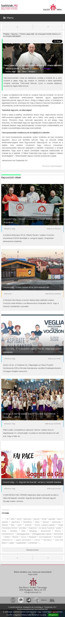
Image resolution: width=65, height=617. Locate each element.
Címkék (5, 513)
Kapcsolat (32, 574)
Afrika (44, 519)
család (11, 543)
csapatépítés (21, 543)
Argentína (33, 528)
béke (24, 71)
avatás (59, 528)
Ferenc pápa (10, 71)
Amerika (28, 525)
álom (20, 525)
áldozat (46, 522)
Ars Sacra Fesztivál (46, 528)
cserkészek (32, 543)
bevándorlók (46, 531)
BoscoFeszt (58, 534)
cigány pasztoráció (23, 540)
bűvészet (57, 537)
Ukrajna (32, 71)
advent (36, 519)
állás (13, 525)
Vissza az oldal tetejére (52, 166)
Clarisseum (47, 540)
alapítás (5, 522)
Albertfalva (27, 522)
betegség (33, 531)
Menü (10, 17)
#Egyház (25, 68)
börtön (7, 537)
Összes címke (32, 550)
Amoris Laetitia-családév (45, 525)
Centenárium (7, 540)
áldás (37, 522)
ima (19, 71)
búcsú (23, 537)
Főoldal (6, 34)
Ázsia (4, 531)
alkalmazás (56, 522)
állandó (5, 525)
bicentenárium (8, 534)
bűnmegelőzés (45, 537)
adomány (27, 519)
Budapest (32, 537)
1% (7, 519)
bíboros (58, 531)
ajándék (52, 519)
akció (59, 519)
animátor (22, 528)
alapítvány (16, 522)
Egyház (14, 34)
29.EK (19, 519)
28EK (13, 519)
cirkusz (37, 540)
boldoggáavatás (23, 534)
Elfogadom (53, 615)
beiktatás (14, 531)
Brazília (15, 537)
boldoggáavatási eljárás (41, 534)
